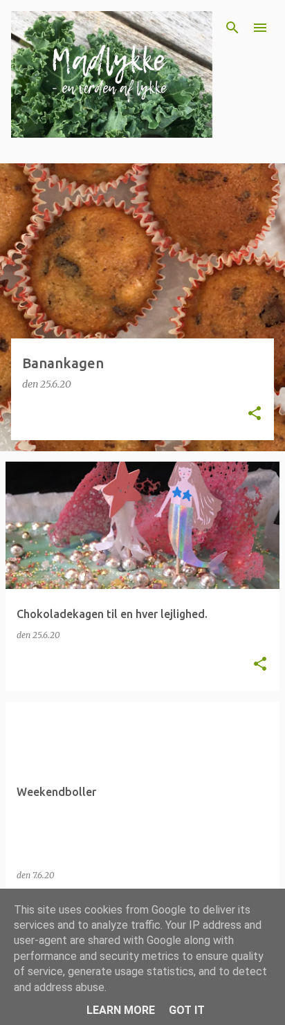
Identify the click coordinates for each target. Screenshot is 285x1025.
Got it (187, 1010)
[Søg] (232, 27)
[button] (254, 414)
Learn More (120, 1010)
